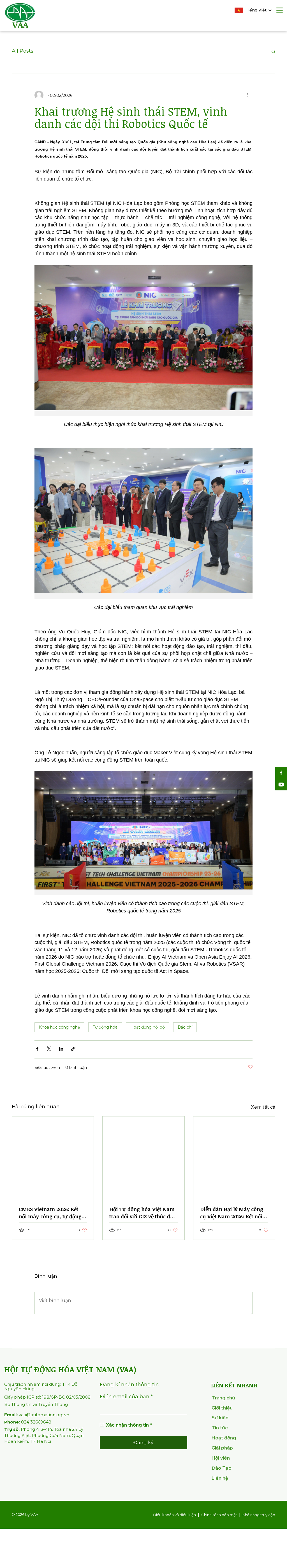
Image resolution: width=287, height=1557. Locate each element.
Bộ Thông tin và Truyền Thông (36, 1404)
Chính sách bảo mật (219, 1514)
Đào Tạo (222, 1468)
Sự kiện (220, 1417)
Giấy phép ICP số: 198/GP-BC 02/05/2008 (47, 1397)
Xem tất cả (263, 1107)
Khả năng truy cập (258, 1514)
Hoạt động (224, 1438)
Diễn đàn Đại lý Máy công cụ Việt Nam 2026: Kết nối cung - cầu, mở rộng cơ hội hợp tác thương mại (233, 1213)
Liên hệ (220, 1478)
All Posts (22, 51)
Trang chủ (223, 1398)
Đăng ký (143, 1442)
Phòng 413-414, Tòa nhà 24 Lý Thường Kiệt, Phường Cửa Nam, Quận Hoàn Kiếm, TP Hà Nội (44, 1435)
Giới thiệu (222, 1408)
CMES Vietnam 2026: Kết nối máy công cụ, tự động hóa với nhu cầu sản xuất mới (50, 1213)
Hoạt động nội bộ (147, 1027)
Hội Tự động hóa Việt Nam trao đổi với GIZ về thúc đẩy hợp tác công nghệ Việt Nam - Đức (142, 1213)
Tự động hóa (105, 1027)
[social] (281, 773)
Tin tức (220, 1427)
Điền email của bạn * (126, 1397)
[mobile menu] (279, 11)
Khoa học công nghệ (59, 1027)
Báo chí (185, 1027)
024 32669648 (27, 1422)
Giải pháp (222, 1448)
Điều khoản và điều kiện (174, 1514)
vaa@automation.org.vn (36, 1414)
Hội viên (221, 1458)
